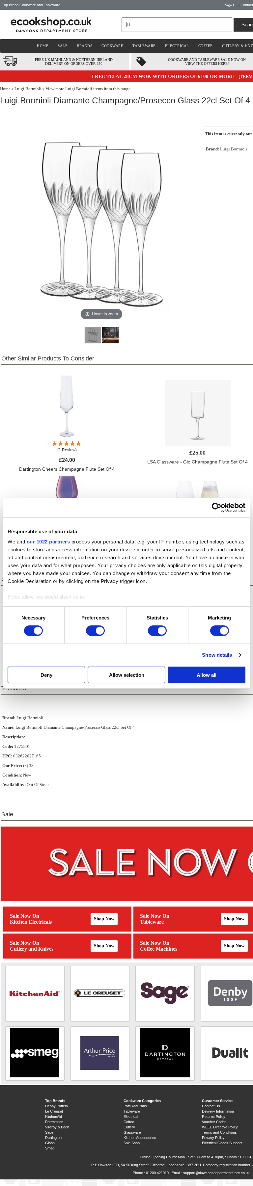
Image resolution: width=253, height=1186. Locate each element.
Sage (49, 1132)
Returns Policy (213, 1117)
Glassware (132, 1132)
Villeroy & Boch (57, 1127)
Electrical (131, 1117)
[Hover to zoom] (101, 223)
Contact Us (211, 1106)
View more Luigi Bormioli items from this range (87, 88)
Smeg (49, 1148)
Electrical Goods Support (222, 1143)
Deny (46, 675)
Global (50, 1143)
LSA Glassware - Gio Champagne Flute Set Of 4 (197, 461)
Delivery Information (218, 1111)
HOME (42, 46)
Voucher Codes (214, 1122)
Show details (217, 655)
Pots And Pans (135, 1106)
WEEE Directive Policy (220, 1127)
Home (5, 88)
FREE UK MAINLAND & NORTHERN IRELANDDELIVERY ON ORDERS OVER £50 (74, 62)
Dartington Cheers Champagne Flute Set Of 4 (67, 469)
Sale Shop (132, 1143)
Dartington (53, 1138)
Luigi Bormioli (28, 88)
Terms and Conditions (219, 1132)
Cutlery (129, 1127)
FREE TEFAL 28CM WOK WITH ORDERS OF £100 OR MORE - (165, 76)
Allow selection (126, 675)
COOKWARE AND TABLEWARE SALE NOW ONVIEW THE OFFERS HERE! (207, 62)
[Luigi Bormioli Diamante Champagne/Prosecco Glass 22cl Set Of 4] (93, 335)
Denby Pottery (56, 1106)
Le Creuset (54, 1111)
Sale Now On (24, 916)
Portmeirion (54, 1122)
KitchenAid (53, 1117)
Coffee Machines (158, 949)
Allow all (206, 675)
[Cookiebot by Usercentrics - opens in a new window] (216, 507)
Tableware (152, 922)
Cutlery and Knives (31, 949)
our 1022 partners (48, 541)
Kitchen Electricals (31, 922)
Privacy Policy (213, 1138)
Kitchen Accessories (140, 1138)
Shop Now (104, 918)
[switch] (95, 630)
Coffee (129, 1122)
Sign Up (231, 5)
